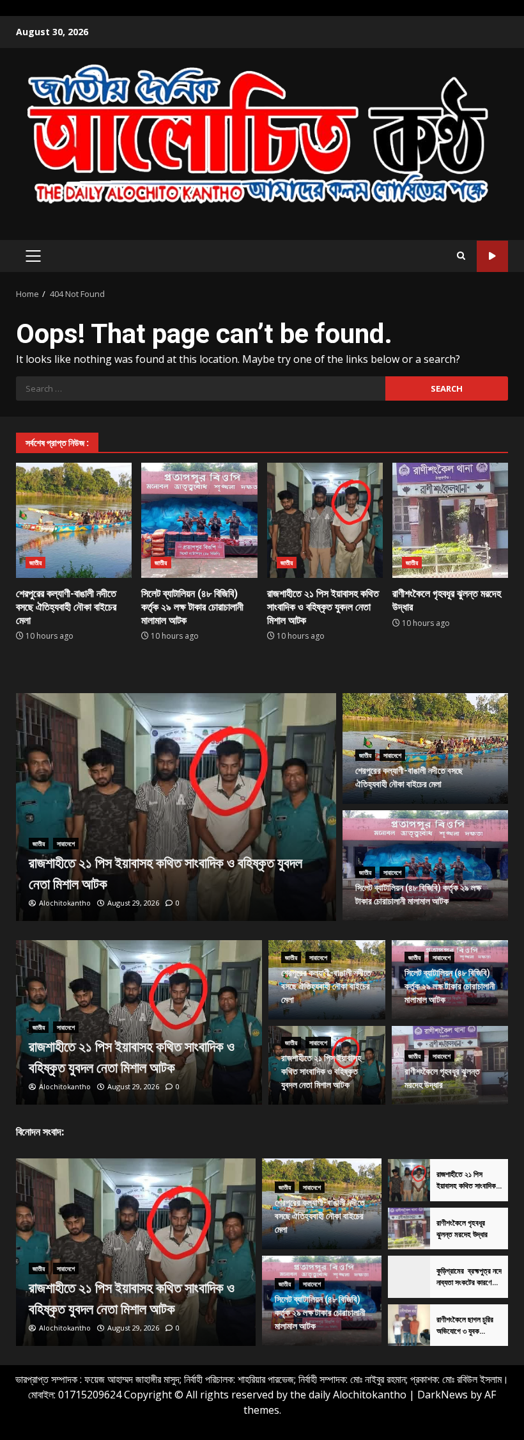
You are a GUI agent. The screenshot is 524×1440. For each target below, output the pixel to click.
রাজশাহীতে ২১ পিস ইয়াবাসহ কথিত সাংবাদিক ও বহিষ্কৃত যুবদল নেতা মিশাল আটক (325, 520)
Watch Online (492, 256)
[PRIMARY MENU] (33, 256)
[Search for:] (200, 388)
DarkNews (442, 1395)
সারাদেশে (66, 843)
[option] (176, 807)
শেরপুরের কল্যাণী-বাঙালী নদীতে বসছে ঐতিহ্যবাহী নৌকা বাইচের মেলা (74, 520)
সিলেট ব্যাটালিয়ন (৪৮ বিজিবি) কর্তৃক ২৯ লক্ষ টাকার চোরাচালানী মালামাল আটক (199, 520)
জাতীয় (35, 562)
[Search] (461, 256)
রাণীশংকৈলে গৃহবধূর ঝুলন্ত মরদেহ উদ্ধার (450, 520)
